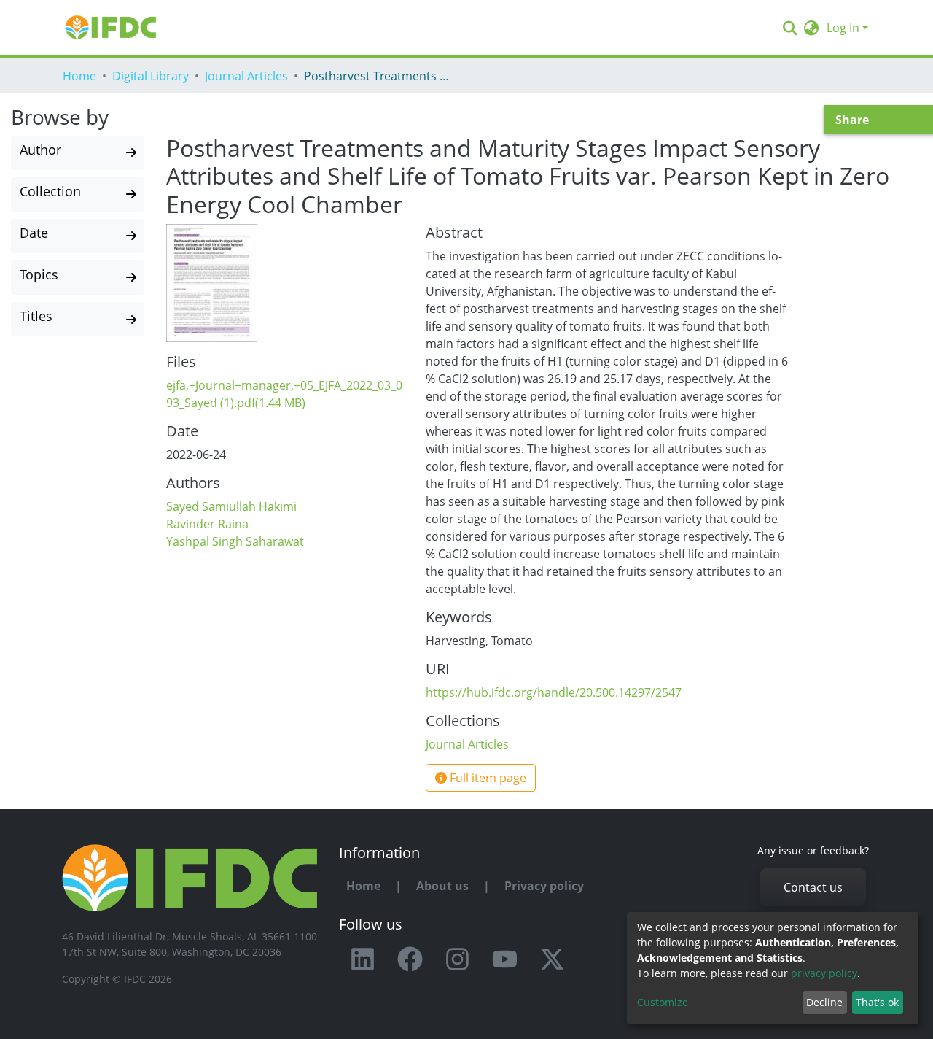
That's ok (877, 1002)
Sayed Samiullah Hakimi (231, 506)
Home (79, 76)
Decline (824, 1002)
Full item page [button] (486, 778)
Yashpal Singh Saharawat (235, 541)
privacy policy (824, 973)
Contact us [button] (813, 887)
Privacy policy (544, 886)
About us (442, 886)
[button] (812, 27)
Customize (662, 1002)
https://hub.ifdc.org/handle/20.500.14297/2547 (554, 692)
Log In (843, 28)
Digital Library (150, 76)
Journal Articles (246, 76)
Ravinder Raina (207, 524)
